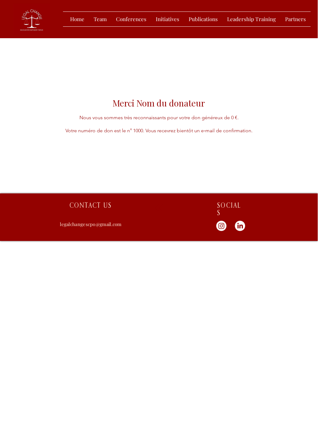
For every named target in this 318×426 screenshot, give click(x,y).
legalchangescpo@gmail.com (91, 224)
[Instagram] (221, 226)
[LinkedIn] (240, 226)
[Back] (159, 207)
